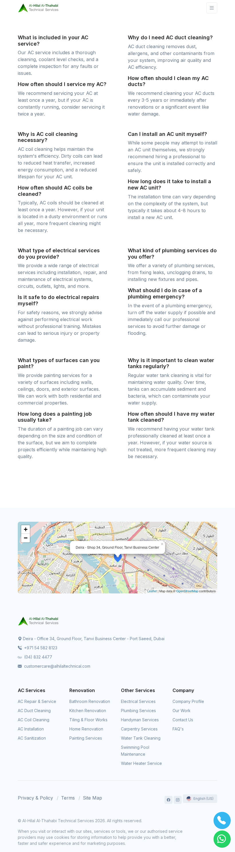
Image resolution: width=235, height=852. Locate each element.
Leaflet (152, 591)
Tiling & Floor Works (88, 719)
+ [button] (26, 529)
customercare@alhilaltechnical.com (56, 666)
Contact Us (183, 719)
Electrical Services (138, 701)
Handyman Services (140, 719)
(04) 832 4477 (37, 656)
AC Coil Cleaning (33, 719)
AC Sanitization (32, 738)
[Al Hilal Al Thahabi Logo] (38, 620)
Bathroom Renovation (89, 701)
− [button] (26, 538)
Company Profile (188, 701)
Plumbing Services (138, 710)
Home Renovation (86, 728)
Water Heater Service (141, 763)
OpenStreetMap (187, 591)
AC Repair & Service (37, 701)
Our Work (182, 710)
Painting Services (85, 738)
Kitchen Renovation (87, 710)
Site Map (92, 798)
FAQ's (178, 728)
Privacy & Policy (35, 798)
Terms (68, 798)
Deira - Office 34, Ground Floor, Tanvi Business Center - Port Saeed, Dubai (93, 638)
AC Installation (31, 728)
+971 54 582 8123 (40, 647)
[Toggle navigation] (211, 7)
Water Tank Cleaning (140, 738)
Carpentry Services (139, 728)
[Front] (38, 8)
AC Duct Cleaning (34, 710)
